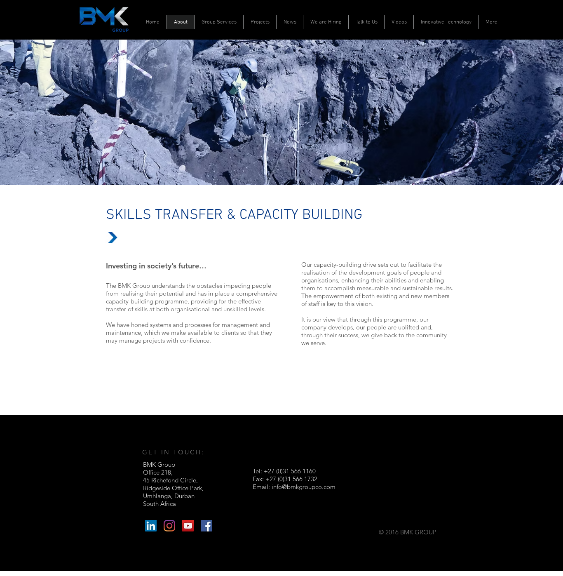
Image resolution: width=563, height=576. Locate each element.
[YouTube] (188, 525)
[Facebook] (206, 525)
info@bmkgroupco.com (303, 487)
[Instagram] (169, 525)
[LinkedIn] (151, 525)
